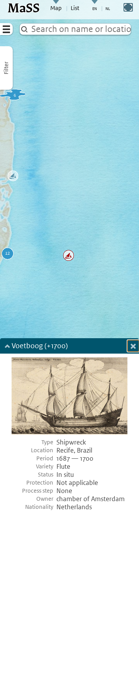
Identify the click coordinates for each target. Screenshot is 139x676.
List (75, 8)
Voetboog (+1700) (40, 346)
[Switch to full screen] (128, 7)
